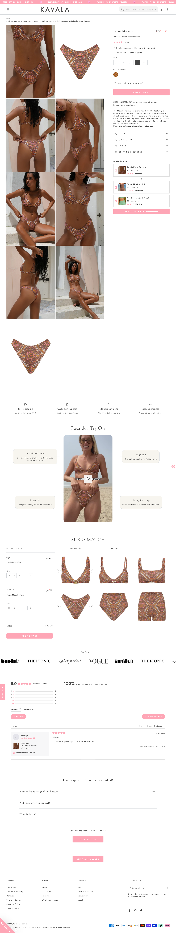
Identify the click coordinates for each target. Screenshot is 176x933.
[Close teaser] (16, 929)
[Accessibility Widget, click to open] (173, 466)
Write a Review (156, 717)
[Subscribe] (168, 888)
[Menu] (8, 9)
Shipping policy (64, 927)
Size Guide (11, 887)
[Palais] (115, 74)
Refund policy (20, 927)
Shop (80, 887)
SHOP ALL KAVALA (88, 859)
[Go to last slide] (59, 571)
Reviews (45, 896)
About (44, 887)
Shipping (117, 36)
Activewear (83, 896)
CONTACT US (88, 839)
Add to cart (141, 92)
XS (116, 62)
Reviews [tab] (16, 710)
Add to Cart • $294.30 (141, 211)
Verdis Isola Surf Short (138, 198)
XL (144, 62)
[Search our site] (122, 9)
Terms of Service (14, 900)
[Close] (155, 9)
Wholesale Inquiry (50, 900)
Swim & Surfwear (85, 891)
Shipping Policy (13, 904)
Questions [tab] (29, 710)
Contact (10, 896)
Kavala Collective (20, 924)
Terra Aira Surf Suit (136, 184)
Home (8, 18)
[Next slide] (91, 571)
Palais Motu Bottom (137, 167)
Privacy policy (34, 927)
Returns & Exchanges (16, 891)
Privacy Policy (12, 908)
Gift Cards (46, 891)
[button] (138, 9)
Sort (141, 726)
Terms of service (48, 927)
